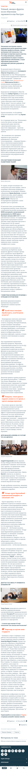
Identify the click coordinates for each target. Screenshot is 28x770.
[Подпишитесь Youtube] (12, 750)
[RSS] (23, 750)
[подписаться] (5, 754)
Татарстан (4, 6)
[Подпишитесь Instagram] (19, 750)
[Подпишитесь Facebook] (5, 750)
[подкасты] (11, 768)
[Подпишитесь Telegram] (16, 750)
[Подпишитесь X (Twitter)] (9, 750)
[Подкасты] (2, 754)
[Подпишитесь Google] (2, 750)
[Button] (10, 21)
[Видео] (17, 768)
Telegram (23, 715)
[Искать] (24, 768)
